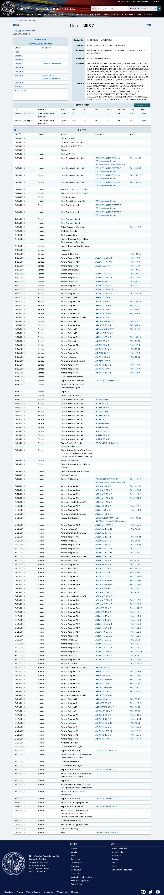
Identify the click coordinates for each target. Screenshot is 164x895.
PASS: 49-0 (135, 277)
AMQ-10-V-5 (103, 735)
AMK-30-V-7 (103, 719)
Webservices (62, 892)
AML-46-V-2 (103, 544)
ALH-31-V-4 (103, 675)
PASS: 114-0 (135, 510)
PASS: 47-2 (135, 305)
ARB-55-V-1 (103, 281)
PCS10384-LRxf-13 (105, 769)
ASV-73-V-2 (103, 317)
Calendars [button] (57, 14)
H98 (147, 25)
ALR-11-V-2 (103, 683)
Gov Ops (88, 14)
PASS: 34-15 (135, 293)
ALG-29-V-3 (103, 533)
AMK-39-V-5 (103, 632)
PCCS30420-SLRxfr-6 (107, 158)
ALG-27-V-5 (103, 540)
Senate (29, 14)
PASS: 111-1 (135, 647)
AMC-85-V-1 (103, 297)
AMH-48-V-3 (103, 349)
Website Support (33, 892)
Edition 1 (19, 55)
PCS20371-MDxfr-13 (106, 380)
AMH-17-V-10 (104, 498)
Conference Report (105, 161)
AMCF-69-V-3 (103, 711)
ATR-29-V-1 (103, 325)
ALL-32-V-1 (102, 345)
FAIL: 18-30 (135, 309)
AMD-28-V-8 (103, 635)
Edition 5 (19, 71)
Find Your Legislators (141, 1)
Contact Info (156, 1)
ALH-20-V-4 (103, 659)
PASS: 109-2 (135, 580)
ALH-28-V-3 (103, 639)
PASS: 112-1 (135, 506)
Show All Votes (141, 105)
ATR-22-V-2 (103, 608)
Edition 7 (19, 82)
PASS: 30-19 (135, 269)
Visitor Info (117, 855)
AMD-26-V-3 (103, 604)
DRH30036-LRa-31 (107, 832)
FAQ (114, 862)
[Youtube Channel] (157, 891)
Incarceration (48, 75)
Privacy (19, 892)
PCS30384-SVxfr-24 (106, 806)
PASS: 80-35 (135, 168)
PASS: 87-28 (135, 544)
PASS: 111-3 (135, 584)
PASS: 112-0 (135, 227)
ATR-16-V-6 (103, 612)
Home (13, 20)
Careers (115, 859)
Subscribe (48, 892)
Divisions (75, 873)
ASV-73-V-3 (103, 313)
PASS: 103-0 (135, 691)
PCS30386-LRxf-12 (105, 798)
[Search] (159, 8)
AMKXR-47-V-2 (104, 329)
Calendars (75, 859)
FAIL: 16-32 (135, 341)
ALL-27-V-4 (102, 265)
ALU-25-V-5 (103, 337)
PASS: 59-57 (135, 738)
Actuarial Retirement (51, 63)
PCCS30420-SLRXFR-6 (108, 168)
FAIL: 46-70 (135, 723)
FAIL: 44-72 (135, 707)
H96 (17, 25)
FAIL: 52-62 (135, 560)
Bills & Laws (22, 20)
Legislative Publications (81, 877)
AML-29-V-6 (103, 568)
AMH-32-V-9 (103, 727)
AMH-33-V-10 (103, 723)
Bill (93, 9)
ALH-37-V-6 (102, 435)
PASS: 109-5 (135, 498)
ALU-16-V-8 (103, 616)
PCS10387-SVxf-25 (105, 750)
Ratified (18, 86)
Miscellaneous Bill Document (110, 164)
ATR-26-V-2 (102, 431)
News (114, 866)
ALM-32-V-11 (104, 525)
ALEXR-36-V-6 (104, 333)
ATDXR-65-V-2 (104, 707)
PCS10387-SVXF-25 (106, 479)
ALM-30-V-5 (103, 651)
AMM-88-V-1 (103, 285)
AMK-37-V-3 (103, 679)
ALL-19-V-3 (102, 691)
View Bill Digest (40, 39)
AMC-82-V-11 (104, 289)
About (146, 14)
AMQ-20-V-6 (103, 258)
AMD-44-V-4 (103, 372)
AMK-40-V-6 (103, 584)
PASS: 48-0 (135, 372)
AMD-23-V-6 (103, 494)
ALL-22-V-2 (101, 403)
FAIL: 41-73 (135, 592)
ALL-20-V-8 (102, 510)
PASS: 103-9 (135, 643)
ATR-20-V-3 (103, 703)
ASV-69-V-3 (102, 361)
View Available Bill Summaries (40, 44)
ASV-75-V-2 (103, 309)
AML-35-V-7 (102, 667)
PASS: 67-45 (135, 490)
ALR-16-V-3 (103, 305)
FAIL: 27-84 (135, 572)
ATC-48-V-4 (103, 536)
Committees (76, 862)
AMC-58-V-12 (103, 731)
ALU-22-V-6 (102, 407)
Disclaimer (8, 892)
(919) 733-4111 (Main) (39, 868)
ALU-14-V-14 (103, 556)
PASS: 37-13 (135, 175)
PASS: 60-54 (135, 719)
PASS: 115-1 (135, 525)
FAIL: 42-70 (135, 529)
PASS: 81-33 (135, 158)
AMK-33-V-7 (103, 647)
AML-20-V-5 (103, 486)
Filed (17, 51)
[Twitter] (150, 891)
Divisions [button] (116, 14)
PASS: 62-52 (135, 486)
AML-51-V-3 (102, 357)
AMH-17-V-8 (103, 502)
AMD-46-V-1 (103, 277)
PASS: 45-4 (135, 285)
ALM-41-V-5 (102, 427)
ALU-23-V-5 (102, 415)
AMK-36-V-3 (103, 655)
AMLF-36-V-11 (104, 592)
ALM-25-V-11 (104, 671)
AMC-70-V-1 (103, 572)
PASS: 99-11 (135, 687)
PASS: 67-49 (135, 731)
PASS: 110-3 (135, 679)
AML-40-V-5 (103, 560)
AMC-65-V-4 (103, 738)
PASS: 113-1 (135, 548)
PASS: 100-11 (136, 651)
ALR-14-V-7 (101, 419)
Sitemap (74, 892)
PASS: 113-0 (135, 600)
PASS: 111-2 (135, 494)
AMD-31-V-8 (103, 580)
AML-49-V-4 (102, 423)
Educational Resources (122, 869)
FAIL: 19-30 (135, 349)
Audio (73, 855)
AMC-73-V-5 (103, 368)
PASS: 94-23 (135, 518)
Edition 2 (19, 59)
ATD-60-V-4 (103, 695)
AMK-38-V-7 (103, 548)
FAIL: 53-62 (135, 588)
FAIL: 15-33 (135, 281)
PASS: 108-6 (135, 715)
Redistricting (133, 14)
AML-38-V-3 (103, 588)
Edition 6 (19, 75)
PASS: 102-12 (136, 663)
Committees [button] (73, 14)
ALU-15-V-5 (103, 620)
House (19, 14)
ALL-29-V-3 (102, 341)
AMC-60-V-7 (103, 596)
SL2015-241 (20, 90)
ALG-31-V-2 (103, 506)
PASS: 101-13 (136, 576)
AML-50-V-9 (102, 439)
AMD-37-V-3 (103, 490)
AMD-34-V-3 (103, 715)
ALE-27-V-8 (103, 576)
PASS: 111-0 (135, 628)
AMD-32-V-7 (103, 600)
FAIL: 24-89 (135, 540)
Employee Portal (124, 1)
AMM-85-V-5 (103, 262)
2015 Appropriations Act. (24, 30)
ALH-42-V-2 (103, 273)
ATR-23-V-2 (103, 643)
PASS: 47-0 (135, 258)
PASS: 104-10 (136, 608)
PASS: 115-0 (135, 620)
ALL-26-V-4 (102, 301)
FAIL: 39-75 (135, 568)
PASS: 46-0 (135, 265)
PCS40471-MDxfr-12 (106, 443)
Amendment (102, 399)
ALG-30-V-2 (103, 564)
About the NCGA (119, 848)
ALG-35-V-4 (102, 353)
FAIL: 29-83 (135, 711)
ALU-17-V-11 (103, 529)
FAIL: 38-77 (135, 699)
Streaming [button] (41, 14)
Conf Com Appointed (70, 219)
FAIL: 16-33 (135, 321)
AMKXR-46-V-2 (104, 321)
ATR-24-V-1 (103, 628)
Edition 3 (19, 63)
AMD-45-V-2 (103, 364)
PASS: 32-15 (135, 254)
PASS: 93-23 (135, 479)
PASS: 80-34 (135, 536)
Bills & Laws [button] (101, 14)
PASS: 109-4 (135, 671)
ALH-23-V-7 (103, 514)
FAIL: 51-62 (135, 655)
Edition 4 (19, 67)
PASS (143, 113)
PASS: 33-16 (135, 182)
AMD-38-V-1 (103, 624)
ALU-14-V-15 (103, 552)
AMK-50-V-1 (103, 293)
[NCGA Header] (45, 8)
